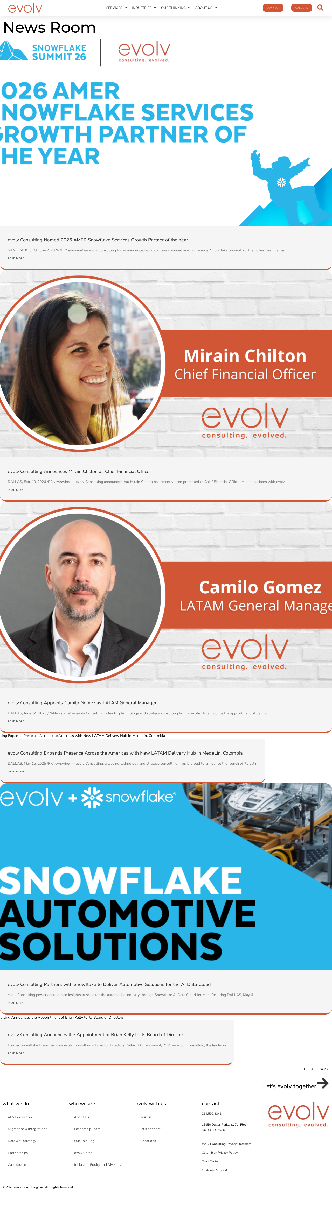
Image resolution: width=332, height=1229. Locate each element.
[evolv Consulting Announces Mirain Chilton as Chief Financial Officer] (166, 363)
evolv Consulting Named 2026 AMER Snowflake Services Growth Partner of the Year (98, 240)
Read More (16, 258)
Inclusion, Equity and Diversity (97, 1165)
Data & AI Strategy (22, 1141)
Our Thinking (173, 8)
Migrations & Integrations (27, 1129)
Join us (146, 1117)
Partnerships (18, 1153)
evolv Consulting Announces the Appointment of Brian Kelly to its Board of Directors (97, 1035)
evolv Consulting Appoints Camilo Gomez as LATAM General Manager (82, 703)
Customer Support (214, 1170)
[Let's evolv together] (322, 1083)
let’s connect (151, 1129)
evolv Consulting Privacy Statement (226, 1144)
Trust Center (210, 1161)
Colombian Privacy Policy (220, 1152)
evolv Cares (83, 1153)
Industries (141, 8)
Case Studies (17, 1165)
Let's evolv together (289, 1086)
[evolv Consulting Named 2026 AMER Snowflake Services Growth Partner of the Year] (166, 132)
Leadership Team (87, 1129)
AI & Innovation (20, 1117)
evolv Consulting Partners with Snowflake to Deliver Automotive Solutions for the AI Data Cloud (109, 984)
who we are (82, 1103)
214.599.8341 (212, 1114)
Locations (148, 1141)
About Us (203, 8)
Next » (324, 1069)
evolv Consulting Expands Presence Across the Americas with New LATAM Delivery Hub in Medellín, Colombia (125, 753)
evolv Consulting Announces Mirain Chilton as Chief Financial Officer (79, 471)
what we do (16, 1103)
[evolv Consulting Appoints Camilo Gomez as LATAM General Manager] (166, 595)
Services (114, 8)
